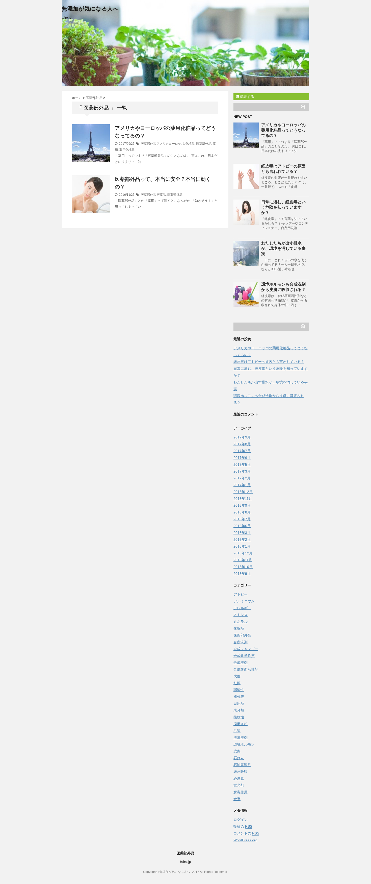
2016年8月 (242, 512)
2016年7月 (242, 519)
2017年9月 (242, 437)
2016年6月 (242, 526)
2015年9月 (242, 574)
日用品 (238, 703)
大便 (237, 676)
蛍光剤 (238, 785)
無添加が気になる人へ (90, 9)
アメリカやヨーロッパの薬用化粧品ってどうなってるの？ (283, 130)
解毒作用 (240, 792)
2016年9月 (242, 505)
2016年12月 (243, 492)
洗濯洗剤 (240, 737)
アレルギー (242, 608)
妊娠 (237, 683)
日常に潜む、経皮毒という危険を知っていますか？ (283, 207)
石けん (238, 758)
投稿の (242, 826)
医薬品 (161, 195)
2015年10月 (243, 567)
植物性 (238, 717)
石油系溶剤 (242, 765)
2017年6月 (242, 458)
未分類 (238, 710)
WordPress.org (245, 840)
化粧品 (190, 143)
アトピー (240, 594)
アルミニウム (244, 601)
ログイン (240, 820)
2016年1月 (242, 546)
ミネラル (240, 622)
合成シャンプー (245, 649)
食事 (237, 799)
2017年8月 (242, 444)
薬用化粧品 (127, 150)
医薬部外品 (148, 143)
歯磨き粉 (240, 724)
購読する (246, 96)
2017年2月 (242, 478)
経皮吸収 (240, 772)
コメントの (246, 833)
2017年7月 (242, 451)
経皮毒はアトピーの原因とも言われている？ (268, 362)
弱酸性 (238, 690)
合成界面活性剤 (245, 669)
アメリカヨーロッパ (170, 143)
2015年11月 (242, 560)
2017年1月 (242, 485)
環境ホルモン (244, 744)
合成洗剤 (240, 662)
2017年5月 (242, 464)
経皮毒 (238, 778)
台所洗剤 (240, 642)
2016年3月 (242, 533)
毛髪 (237, 731)
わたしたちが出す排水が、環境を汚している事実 (283, 248)
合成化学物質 (244, 656)
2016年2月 (242, 539)
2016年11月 (242, 499)
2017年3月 (242, 471)
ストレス (240, 615)
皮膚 (237, 751)
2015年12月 (243, 553)
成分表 (238, 697)
